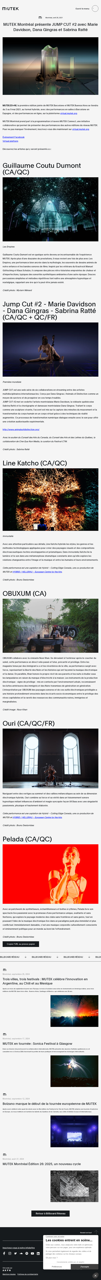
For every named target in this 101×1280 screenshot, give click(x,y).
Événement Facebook (13, 137)
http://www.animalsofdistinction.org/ (21, 429)
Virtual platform (10, 141)
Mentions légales (9, 1274)
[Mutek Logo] (10, 8)
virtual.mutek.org (68, 113)
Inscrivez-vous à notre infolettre (19, 1247)
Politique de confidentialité (27, 1274)
